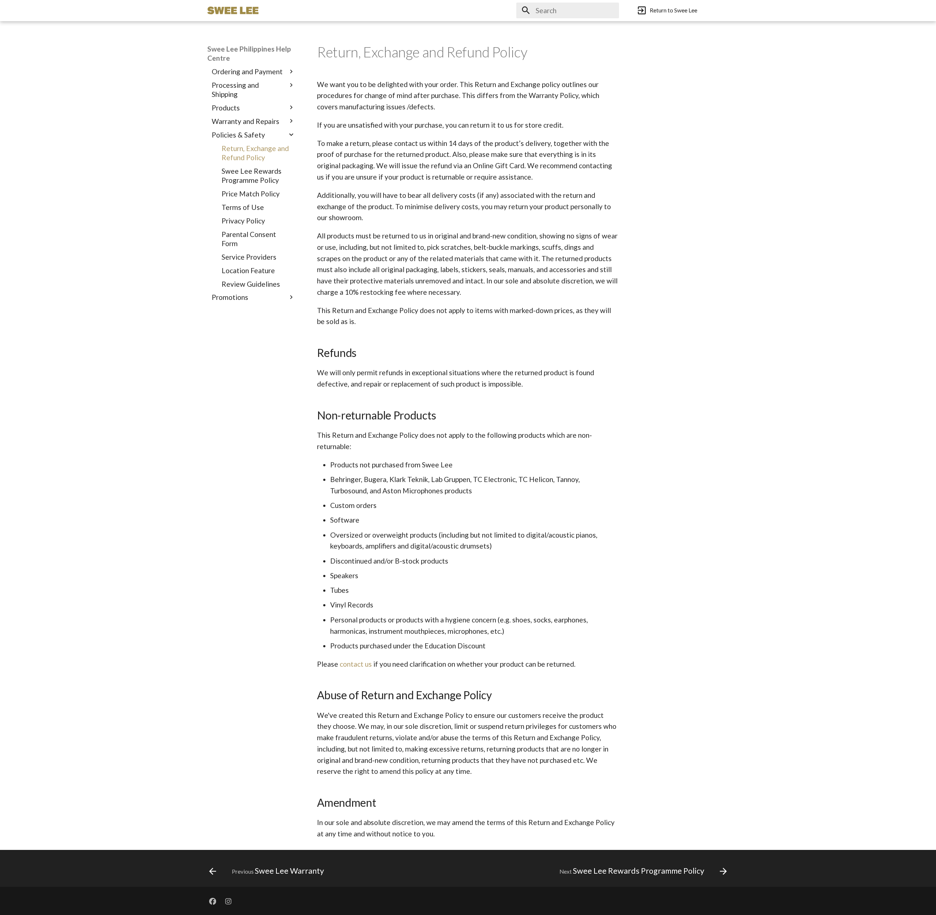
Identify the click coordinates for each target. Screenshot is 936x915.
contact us (356, 664)
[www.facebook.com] (212, 901)
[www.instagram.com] (228, 901)
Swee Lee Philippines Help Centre (249, 53)
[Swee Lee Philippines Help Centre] (233, 10)
